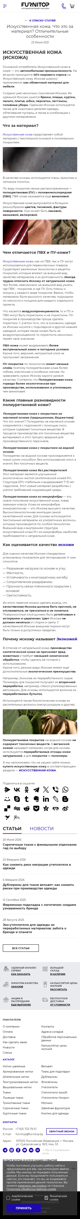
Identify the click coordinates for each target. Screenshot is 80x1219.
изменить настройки (32, 1185)
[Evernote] (36, 798)
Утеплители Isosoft (54, 1092)
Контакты (47, 1026)
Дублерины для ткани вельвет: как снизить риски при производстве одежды (38, 886)
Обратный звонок (61, 1131)
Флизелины (49, 1082)
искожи (66, 544)
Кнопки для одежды (55, 1113)
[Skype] (16, 798)
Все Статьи (21, 948)
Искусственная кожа (18, 134)
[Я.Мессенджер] (7, 789)
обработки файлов (34, 1189)
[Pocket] (36, 808)
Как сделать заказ (15, 1042)
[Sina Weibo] (65, 808)
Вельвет (47, 1066)
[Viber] (55, 789)
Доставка (9, 1037)
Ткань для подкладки (55, 1071)
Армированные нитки (18, 1071)
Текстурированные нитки (20, 1082)
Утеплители (49, 1087)
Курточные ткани (14, 1113)
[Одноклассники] (26, 789)
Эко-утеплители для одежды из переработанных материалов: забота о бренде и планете (34, 928)
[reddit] (26, 808)
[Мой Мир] (7, 798)
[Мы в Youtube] (24, 1150)
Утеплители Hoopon (55, 1097)
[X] (45, 789)
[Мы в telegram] (5, 1150)
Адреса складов (52, 1031)
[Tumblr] (26, 798)
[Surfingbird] (7, 817)
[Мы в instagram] (11, 1150)
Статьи (12, 828)
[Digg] (16, 808)
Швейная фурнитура (55, 1108)
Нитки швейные (14, 1066)
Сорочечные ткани (15, 1108)
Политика (14, 1189)
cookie (51, 1189)
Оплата (8, 1031)
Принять (24, 1208)
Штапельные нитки (16, 1076)
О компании (11, 1026)
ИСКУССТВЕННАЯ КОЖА (37, 770)
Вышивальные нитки (17, 1087)
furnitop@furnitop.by (29, 1134)
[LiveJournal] (55, 798)
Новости (42, 828)
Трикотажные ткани (16, 1103)
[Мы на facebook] (18, 1150)
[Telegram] (36, 789)
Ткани (7, 1092)
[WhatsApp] (65, 789)
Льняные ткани (13, 1097)
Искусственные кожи (18, 261)
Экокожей (67, 639)
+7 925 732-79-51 (25, 1129)
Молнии (46, 1103)
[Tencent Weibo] (16, 817)
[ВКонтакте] (16, 789)
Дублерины (49, 1076)
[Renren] (55, 808)
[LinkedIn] (45, 798)
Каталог (9, 1059)
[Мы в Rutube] (37, 1150)
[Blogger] (65, 798)
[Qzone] (45, 808)
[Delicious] (7, 808)
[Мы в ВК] (31, 1150)
